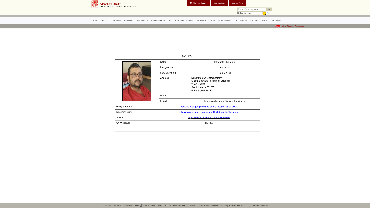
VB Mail (117, 205)
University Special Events (246, 20)
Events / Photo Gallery (152, 205)
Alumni (167, 205)
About (103, 20)
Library (211, 20)
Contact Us (276, 20)
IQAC (170, 20)
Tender (192, 205)
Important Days (253, 205)
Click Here (209, 123)
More (264, 20)
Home (95, 20)
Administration (157, 20)
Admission (128, 20)
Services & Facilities (195, 20)
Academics (115, 20)
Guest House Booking (132, 205)
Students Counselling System (223, 205)
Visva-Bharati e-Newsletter (289, 26)
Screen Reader (200, 3)
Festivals (240, 205)
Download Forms (180, 205)
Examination (142, 20)
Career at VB (203, 205)
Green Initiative (224, 20)
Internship (179, 20)
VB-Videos (106, 205)
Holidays (265, 205)
